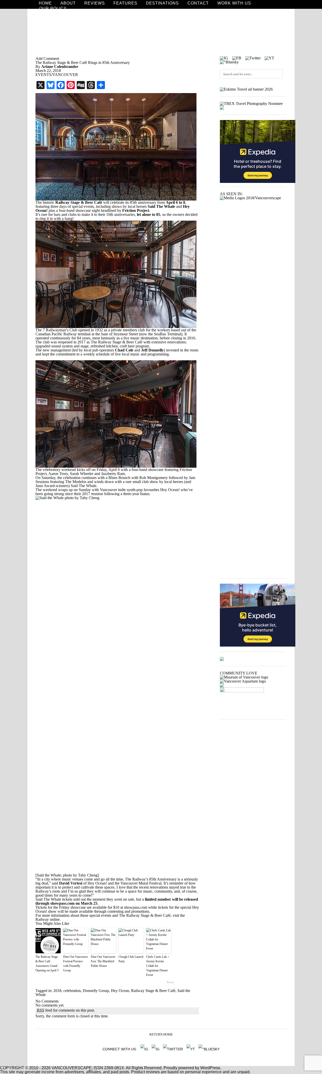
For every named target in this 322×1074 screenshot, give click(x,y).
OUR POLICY (53, 9)
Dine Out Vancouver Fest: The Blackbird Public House (103, 961)
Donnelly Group (96, 990)
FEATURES (125, 3)
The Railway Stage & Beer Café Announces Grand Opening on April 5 (47, 963)
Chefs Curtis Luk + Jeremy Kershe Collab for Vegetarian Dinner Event (157, 966)
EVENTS (43, 74)
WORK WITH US (234, 3)
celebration (72, 990)
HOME (45, 3)
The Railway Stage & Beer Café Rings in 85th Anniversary (82, 62)
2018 (57, 990)
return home (161, 1034)
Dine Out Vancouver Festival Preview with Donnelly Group (75, 963)
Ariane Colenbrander (59, 66)
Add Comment (47, 58)
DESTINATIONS (162, 3)
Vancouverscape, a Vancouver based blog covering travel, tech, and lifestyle (161, 33)
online (55, 919)
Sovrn (170, 982)
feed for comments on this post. (66, 1010)
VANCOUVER (65, 74)
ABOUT (68, 3)
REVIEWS (94, 3)
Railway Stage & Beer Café (153, 990)
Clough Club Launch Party (130, 959)
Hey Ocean (120, 990)
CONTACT (198, 3)
